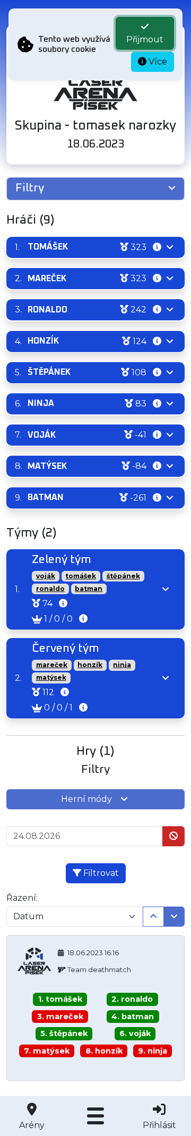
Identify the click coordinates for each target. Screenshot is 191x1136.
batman (88, 589)
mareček (51, 665)
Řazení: (22, 898)
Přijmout (144, 39)
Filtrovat (100, 873)
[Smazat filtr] (173, 836)
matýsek (51, 677)
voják (45, 576)
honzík (89, 665)
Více (156, 62)
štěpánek (123, 576)
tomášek (80, 576)
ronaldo (50, 589)
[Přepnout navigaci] (95, 1116)
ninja (122, 665)
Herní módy (86, 799)
